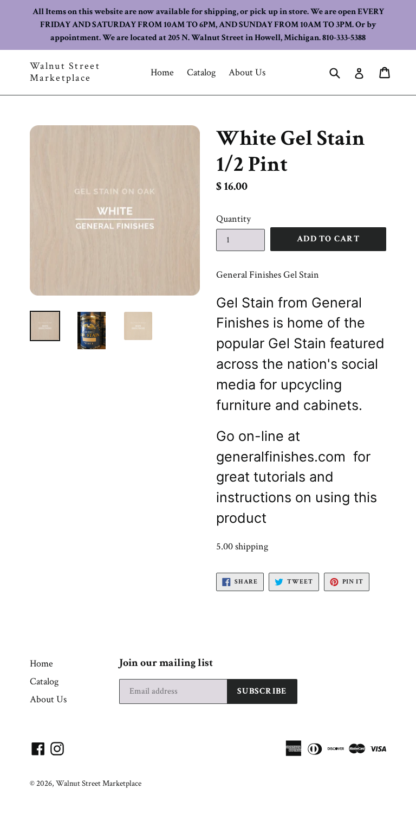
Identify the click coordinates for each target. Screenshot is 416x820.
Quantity (233, 219)
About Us (247, 72)
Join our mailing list (166, 662)
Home (162, 72)
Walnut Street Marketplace (65, 72)
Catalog (201, 72)
